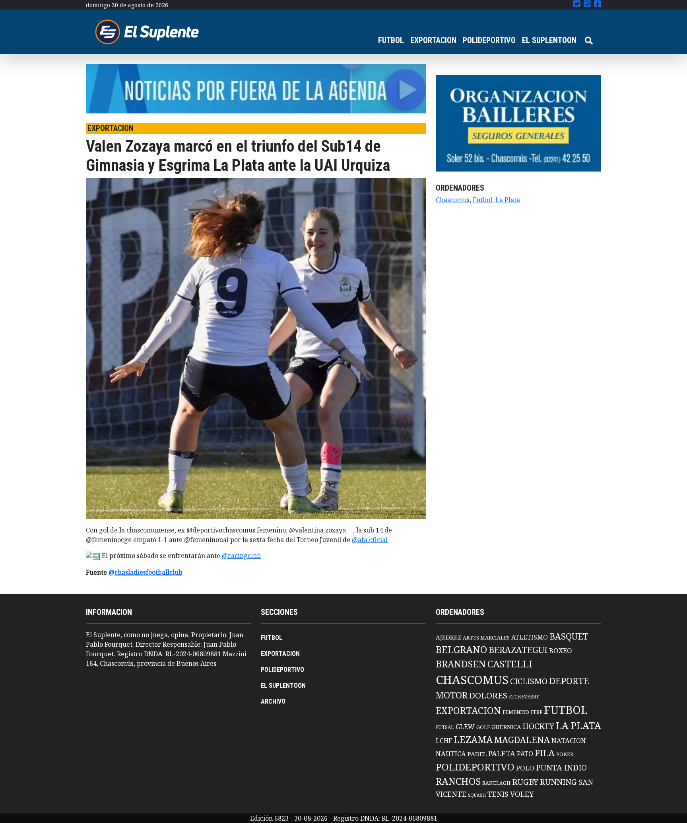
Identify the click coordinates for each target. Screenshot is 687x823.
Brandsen (461, 663)
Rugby (525, 781)
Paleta (501, 753)
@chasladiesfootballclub (145, 572)
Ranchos (458, 781)
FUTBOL (391, 40)
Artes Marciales (486, 637)
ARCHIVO (273, 701)
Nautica (451, 753)
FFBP (536, 712)
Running (558, 781)
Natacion (568, 740)
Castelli (509, 663)
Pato (525, 753)
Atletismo (529, 637)
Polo (525, 767)
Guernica (506, 727)
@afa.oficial (370, 539)
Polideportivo (475, 766)
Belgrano (461, 649)
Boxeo (560, 650)
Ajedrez (448, 637)
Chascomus (453, 199)
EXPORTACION (433, 40)
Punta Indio (561, 767)
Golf (483, 727)
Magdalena (522, 739)
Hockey (538, 726)
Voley (522, 794)
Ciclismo (528, 681)
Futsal (445, 727)
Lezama (473, 739)
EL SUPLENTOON (549, 40)
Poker (564, 754)
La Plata (507, 199)
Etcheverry (524, 697)
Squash (477, 795)
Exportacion (468, 710)
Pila (545, 753)
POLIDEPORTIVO (489, 40)
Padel (477, 754)
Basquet (568, 636)
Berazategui (518, 649)
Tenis (497, 794)
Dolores (488, 695)
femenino (516, 712)
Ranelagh (496, 783)
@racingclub (241, 555)
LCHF (444, 740)
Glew (465, 726)
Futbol (482, 199)
